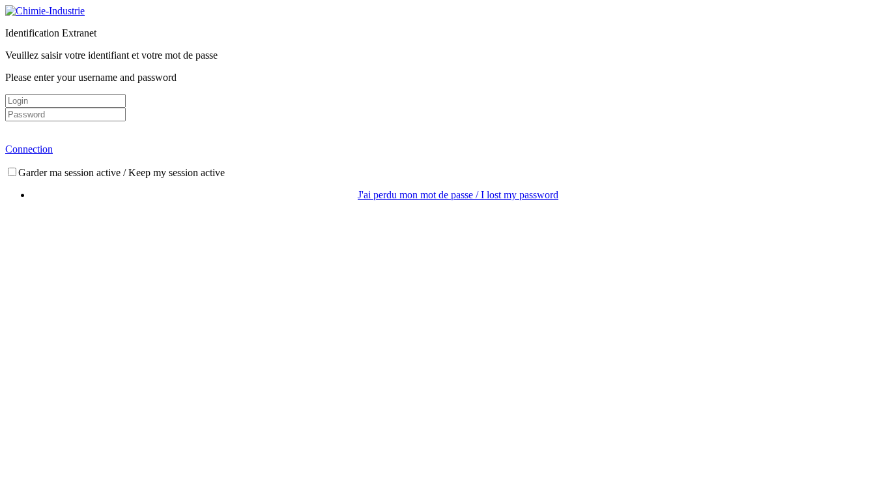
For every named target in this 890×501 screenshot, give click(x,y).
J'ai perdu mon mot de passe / (458, 194)
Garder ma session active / (121, 172)
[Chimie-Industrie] (45, 10)
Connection (29, 149)
